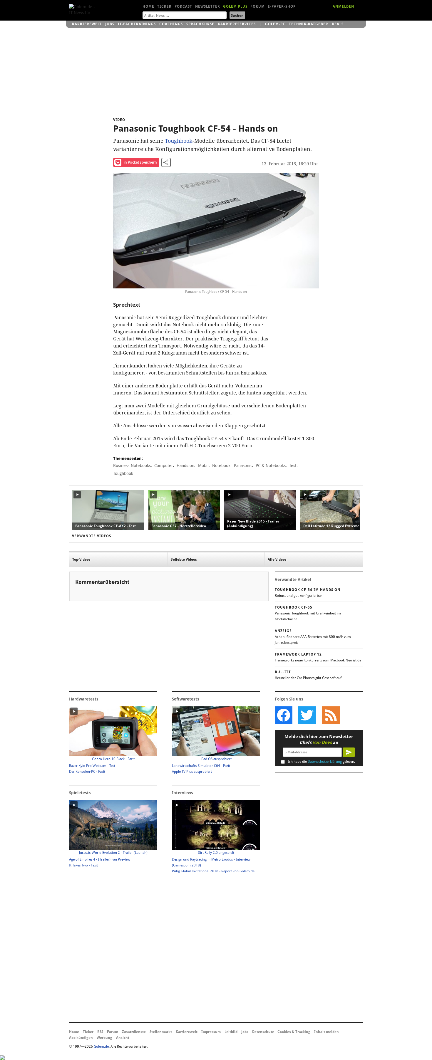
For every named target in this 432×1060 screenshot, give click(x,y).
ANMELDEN (343, 6)
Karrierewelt (87, 24)
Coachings (171, 24)
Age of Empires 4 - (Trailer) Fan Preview (99, 859)
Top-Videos (81, 559)
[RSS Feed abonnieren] (330, 715)
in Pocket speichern (140, 162)
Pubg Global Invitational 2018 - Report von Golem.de (213, 871)
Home (148, 6)
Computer (163, 465)
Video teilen (166, 162)
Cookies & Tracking (293, 1032)
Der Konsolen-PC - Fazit (87, 772)
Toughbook (178, 141)
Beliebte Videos (183, 559)
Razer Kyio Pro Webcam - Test (92, 766)
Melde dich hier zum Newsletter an (318, 739)
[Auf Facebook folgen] (283, 715)
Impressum (211, 1032)
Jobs (109, 24)
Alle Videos (277, 559)
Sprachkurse (200, 24)
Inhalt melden (326, 1032)
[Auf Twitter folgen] (307, 715)
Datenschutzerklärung (325, 762)
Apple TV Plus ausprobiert (192, 772)
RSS (100, 1032)
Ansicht (122, 1038)
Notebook (221, 465)
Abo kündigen (81, 1038)
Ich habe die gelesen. (321, 762)
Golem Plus (235, 6)
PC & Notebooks (271, 465)
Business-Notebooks (132, 465)
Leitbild (231, 1032)
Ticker (164, 6)
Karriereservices (237, 24)
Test (293, 465)
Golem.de (101, 1046)
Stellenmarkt (161, 1032)
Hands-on (185, 465)
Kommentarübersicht (102, 582)
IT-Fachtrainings (137, 24)
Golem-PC (275, 24)
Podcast (183, 6)
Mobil (203, 465)
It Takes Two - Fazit (83, 865)
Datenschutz (263, 1032)
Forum (257, 6)
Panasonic (243, 465)
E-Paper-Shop (282, 6)
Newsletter (207, 6)
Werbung (104, 1038)
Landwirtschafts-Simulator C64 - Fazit (201, 766)
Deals (338, 24)
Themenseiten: (128, 458)
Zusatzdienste (134, 1032)
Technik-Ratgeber (308, 24)
